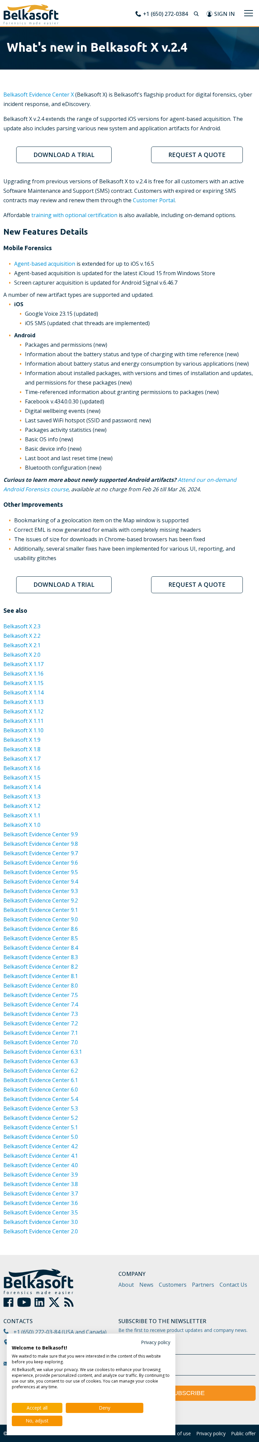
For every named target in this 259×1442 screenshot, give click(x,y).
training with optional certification (74, 215)
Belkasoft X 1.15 (23, 683)
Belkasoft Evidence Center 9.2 (40, 900)
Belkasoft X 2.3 (21, 626)
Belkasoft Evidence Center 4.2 (40, 1146)
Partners (203, 1284)
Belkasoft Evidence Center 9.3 (40, 891)
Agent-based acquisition (44, 263)
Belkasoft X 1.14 (23, 692)
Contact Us (233, 1284)
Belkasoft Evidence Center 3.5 (40, 1212)
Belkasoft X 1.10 (23, 730)
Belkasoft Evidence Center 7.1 (40, 1033)
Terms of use (176, 1433)
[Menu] (248, 13)
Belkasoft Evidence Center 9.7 (40, 853)
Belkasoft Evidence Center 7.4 (40, 1004)
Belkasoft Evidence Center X (38, 94)
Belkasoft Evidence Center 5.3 (40, 1108)
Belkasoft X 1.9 (21, 739)
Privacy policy (211, 1433)
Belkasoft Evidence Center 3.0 (40, 1222)
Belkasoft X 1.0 (21, 825)
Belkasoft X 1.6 (21, 768)
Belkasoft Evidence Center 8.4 (40, 947)
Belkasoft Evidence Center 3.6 (40, 1203)
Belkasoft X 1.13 (23, 702)
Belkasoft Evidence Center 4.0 (40, 1165)
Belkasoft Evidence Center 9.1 (40, 910)
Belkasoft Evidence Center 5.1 (40, 1127)
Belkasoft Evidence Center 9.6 (40, 862)
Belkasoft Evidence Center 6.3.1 (42, 1051)
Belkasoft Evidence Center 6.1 (40, 1080)
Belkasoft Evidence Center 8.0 (40, 985)
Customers (172, 1284)
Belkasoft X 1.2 (21, 806)
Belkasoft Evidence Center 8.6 (40, 929)
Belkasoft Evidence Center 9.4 (40, 881)
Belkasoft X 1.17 (23, 664)
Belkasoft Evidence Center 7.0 (40, 1042)
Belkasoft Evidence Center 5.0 (40, 1137)
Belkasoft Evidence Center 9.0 (40, 919)
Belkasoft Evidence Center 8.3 (40, 957)
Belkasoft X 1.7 (21, 758)
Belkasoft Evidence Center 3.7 (40, 1193)
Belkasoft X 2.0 (21, 654)
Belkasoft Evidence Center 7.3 (40, 1014)
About (126, 1284)
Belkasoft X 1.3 (21, 796)
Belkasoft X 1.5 (21, 777)
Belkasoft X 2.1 (21, 645)
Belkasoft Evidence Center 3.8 (40, 1184)
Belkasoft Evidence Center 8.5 (40, 938)
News (146, 1284)
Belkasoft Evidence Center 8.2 (40, 966)
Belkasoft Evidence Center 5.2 (40, 1118)
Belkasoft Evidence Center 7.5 (40, 995)
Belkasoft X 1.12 (23, 711)
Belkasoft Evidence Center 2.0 (40, 1231)
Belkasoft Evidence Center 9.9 (40, 834)
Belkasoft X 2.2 (21, 635)
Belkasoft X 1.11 (23, 721)
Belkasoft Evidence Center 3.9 (40, 1174)
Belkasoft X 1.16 (23, 673)
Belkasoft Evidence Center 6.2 (40, 1070)
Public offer (243, 1433)
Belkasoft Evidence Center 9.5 (40, 872)
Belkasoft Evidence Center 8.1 (40, 976)
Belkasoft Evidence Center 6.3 (40, 1061)
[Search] (197, 14)
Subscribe (187, 1393)
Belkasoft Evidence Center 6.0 (40, 1089)
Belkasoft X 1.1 (21, 815)
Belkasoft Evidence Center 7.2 (40, 1023)
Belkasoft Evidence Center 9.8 (40, 843)
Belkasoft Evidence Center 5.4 (40, 1099)
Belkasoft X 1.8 (21, 749)
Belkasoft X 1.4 (21, 787)
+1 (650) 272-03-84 (36, 1332)
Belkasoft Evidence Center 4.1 (40, 1155)
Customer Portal (154, 200)
